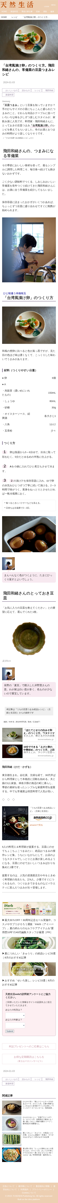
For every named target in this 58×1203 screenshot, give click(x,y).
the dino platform (32, 1199)
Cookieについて (29, 1193)
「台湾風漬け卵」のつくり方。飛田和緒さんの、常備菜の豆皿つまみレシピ (28, 70)
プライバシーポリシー (42, 1189)
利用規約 (24, 1189)
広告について (8, 1186)
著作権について (25, 1186)
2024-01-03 (9, 82)
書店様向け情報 (43, 1186)
